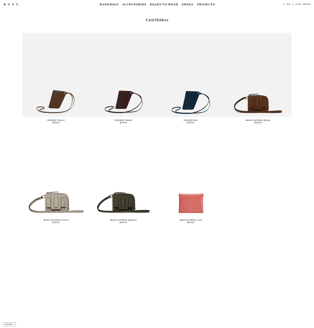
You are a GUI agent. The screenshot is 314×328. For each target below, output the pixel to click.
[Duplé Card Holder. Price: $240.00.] (190, 175)
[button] (108, 4)
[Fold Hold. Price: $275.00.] (56, 75)
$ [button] (284, 4)
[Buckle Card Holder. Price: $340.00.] (258, 75)
